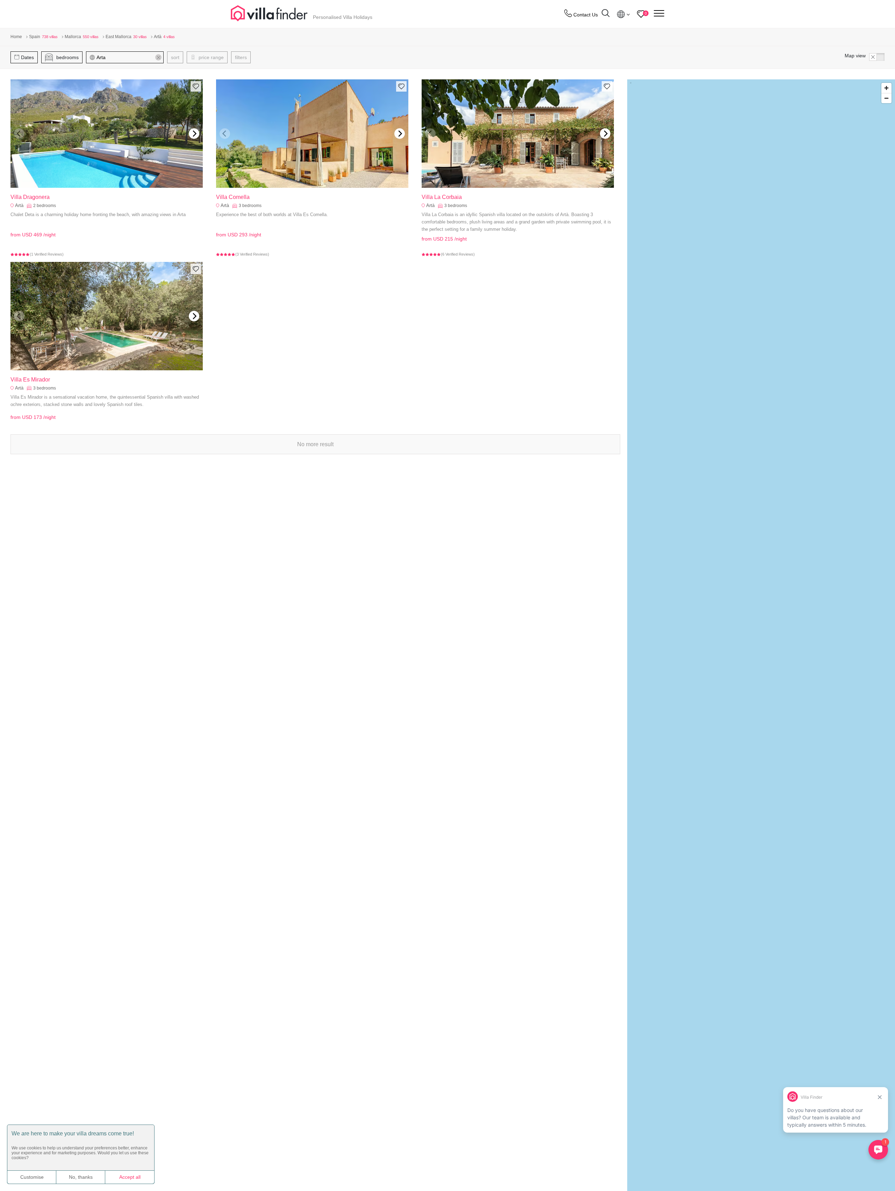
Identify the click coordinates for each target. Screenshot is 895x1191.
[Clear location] (158, 57)
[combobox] (128, 57)
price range (210, 57)
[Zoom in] (886, 88)
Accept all (130, 1177)
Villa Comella (233, 197)
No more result (315, 444)
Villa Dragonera (30, 197)
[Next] (194, 133)
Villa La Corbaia (442, 197)
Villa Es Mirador (30, 380)
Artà (19, 205)
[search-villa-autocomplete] (605, 14)
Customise (32, 1177)
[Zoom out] (886, 98)
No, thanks (81, 1177)
